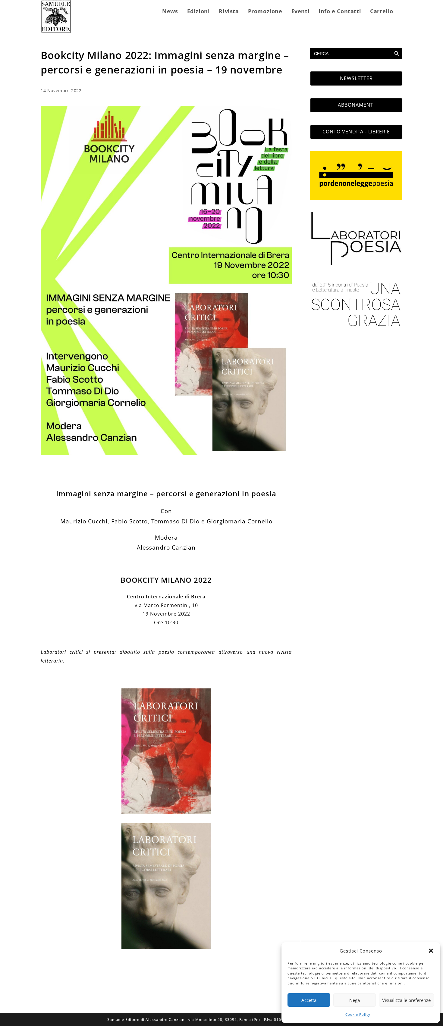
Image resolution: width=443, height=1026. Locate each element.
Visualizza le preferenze (406, 1000)
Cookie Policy (357, 1014)
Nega (354, 1000)
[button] (431, 951)
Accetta (308, 1000)
